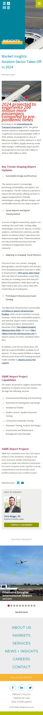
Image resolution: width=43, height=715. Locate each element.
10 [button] (34, 606)
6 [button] (23, 606)
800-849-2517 (26, 677)
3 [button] (14, 606)
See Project (7, 598)
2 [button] (11, 606)
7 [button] (26, 606)
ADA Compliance (21, 702)
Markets (21, 635)
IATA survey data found (28, 272)
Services (22, 643)
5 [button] (20, 606)
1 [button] (9, 606)
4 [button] (17, 606)
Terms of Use (21, 698)
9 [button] (31, 606)
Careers (21, 659)
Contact (21, 667)
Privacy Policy (21, 694)
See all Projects (21, 612)
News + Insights (21, 651)
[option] (21, 573)
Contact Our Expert (21, 525)
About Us (21, 627)
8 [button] (29, 606)
